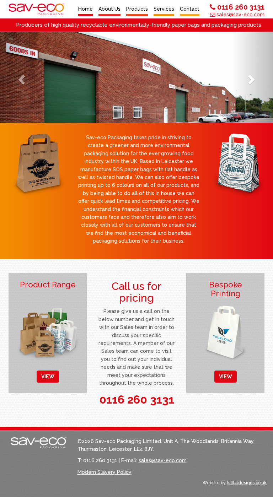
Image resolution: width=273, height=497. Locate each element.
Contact (189, 9)
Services (164, 9)
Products (137, 9)
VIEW (47, 376)
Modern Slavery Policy (104, 472)
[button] (20, 77)
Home (85, 9)
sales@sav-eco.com (239, 14)
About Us (109, 9)
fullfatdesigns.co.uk (247, 482)
